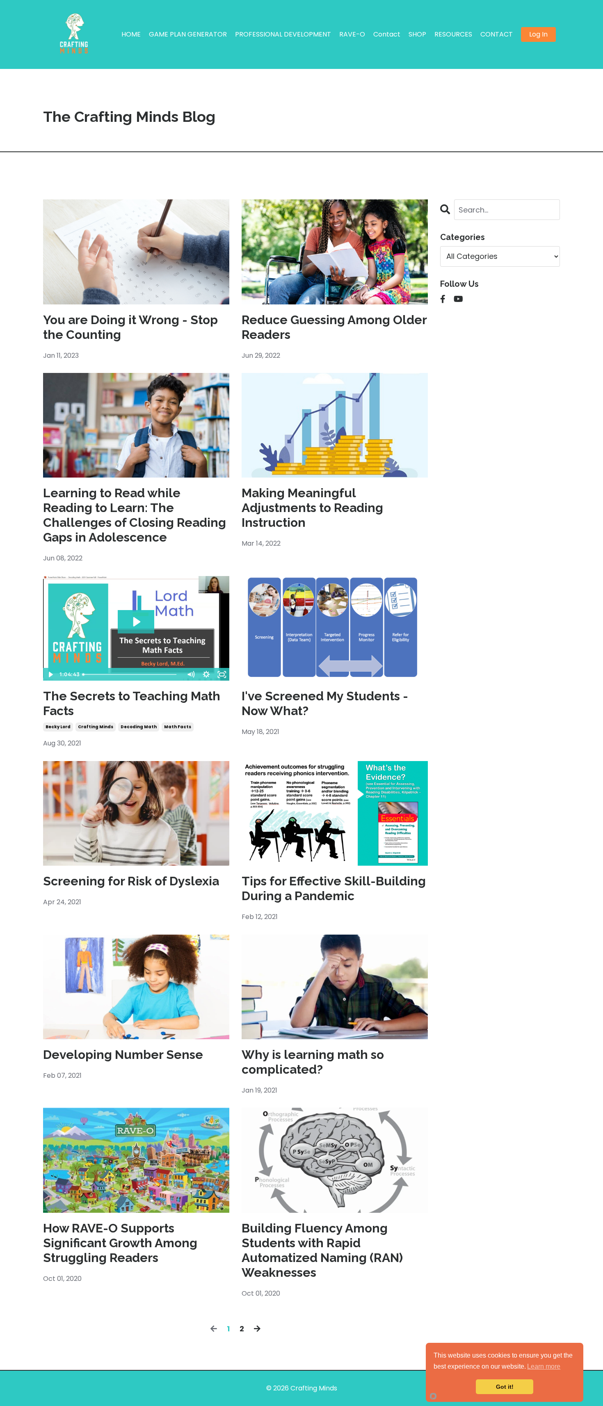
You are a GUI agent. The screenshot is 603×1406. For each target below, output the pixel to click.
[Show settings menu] (206, 674)
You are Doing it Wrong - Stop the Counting (130, 327)
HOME (131, 34)
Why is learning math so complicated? (313, 1062)
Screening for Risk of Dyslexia (131, 881)
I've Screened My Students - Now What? (325, 703)
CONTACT (496, 34)
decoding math (139, 727)
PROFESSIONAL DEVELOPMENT (283, 34)
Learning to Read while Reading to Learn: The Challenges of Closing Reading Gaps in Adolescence (134, 515)
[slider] (131, 674)
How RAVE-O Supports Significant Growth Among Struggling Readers (120, 1243)
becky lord (58, 727)
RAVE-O (352, 34)
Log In (538, 34)
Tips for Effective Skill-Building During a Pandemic (334, 888)
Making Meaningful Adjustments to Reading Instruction (312, 508)
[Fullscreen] (222, 674)
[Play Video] (50, 674)
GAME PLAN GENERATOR (188, 34)
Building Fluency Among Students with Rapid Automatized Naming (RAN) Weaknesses (322, 1250)
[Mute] (191, 674)
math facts (177, 727)
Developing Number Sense (123, 1054)
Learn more (543, 1366)
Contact (386, 34)
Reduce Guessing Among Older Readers (334, 327)
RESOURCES (453, 34)
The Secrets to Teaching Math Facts (131, 703)
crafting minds (95, 727)
